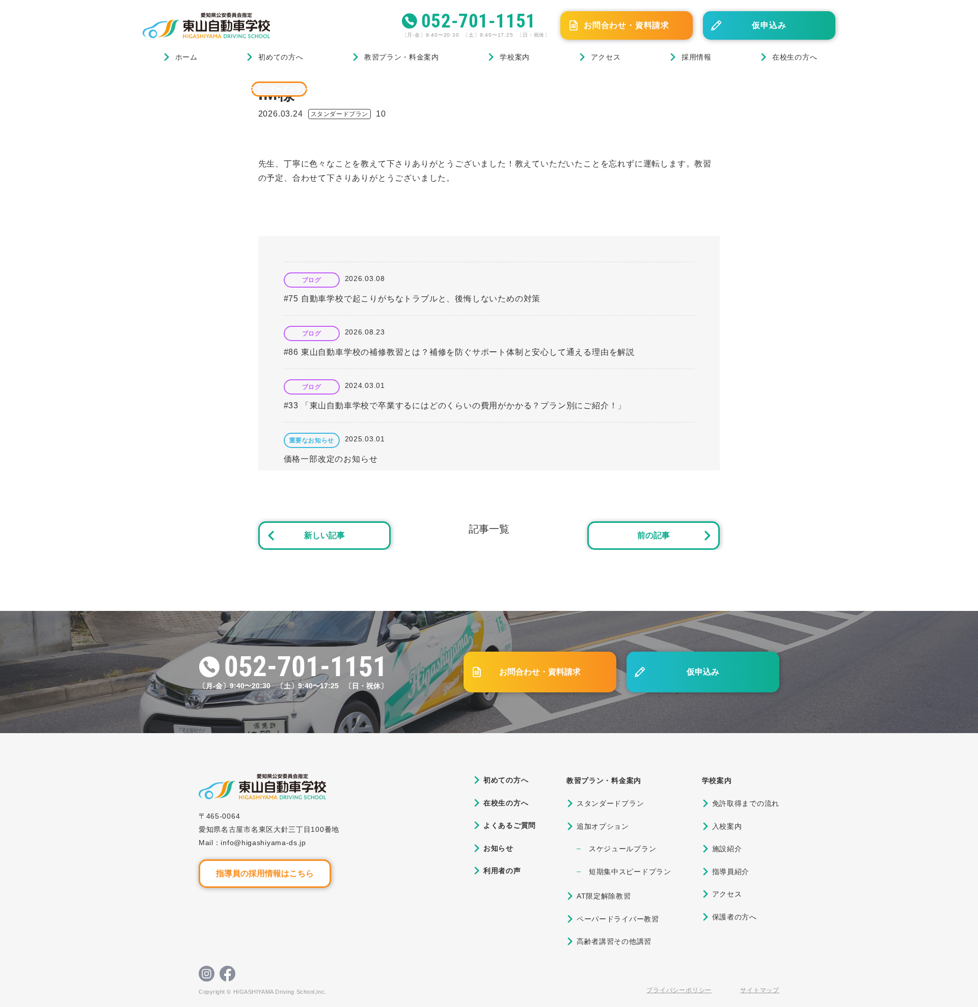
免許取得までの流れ (745, 803)
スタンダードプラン (279, 89)
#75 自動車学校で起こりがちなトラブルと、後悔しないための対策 (412, 298)
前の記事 (653, 535)
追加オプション (603, 826)
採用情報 (697, 57)
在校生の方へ (794, 57)
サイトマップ (759, 990)
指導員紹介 (731, 872)
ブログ (193, 89)
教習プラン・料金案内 (401, 57)
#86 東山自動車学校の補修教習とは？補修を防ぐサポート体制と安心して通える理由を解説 (459, 352)
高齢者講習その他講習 (614, 941)
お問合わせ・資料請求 (626, 25)
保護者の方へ (734, 917)
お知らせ (498, 848)
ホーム (186, 57)
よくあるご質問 (509, 825)
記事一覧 (489, 529)
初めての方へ (280, 57)
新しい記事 (324, 535)
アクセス (606, 57)
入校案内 (727, 826)
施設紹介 (727, 849)
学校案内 (515, 57)
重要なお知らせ (311, 440)
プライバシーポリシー (679, 990)
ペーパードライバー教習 (618, 919)
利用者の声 (502, 870)
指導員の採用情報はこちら (265, 873)
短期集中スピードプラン (630, 872)
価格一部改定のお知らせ (331, 459)
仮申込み (769, 25)
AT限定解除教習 (604, 896)
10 (381, 113)
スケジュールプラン (622, 849)
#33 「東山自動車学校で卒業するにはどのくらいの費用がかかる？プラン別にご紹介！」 (455, 405)
